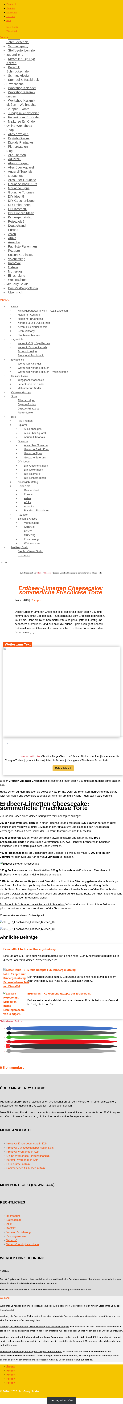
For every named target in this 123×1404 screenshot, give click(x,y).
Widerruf (11, 1240)
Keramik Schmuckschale (17, 40)
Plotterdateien (18, 146)
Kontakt (11, 1228)
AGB (9, 1224)
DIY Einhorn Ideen (21, 213)
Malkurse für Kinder (22, 121)
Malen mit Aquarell (29, 314)
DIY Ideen (15, 196)
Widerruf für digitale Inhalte (22, 1244)
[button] (9, 1028)
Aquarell (14, 159)
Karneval (14, 263)
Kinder (14, 306)
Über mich (15, 292)
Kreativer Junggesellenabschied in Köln (29, 1147)
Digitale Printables (20, 142)
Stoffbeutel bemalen (22, 50)
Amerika (14, 242)
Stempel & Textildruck (23, 79)
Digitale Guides (18, 138)
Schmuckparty (18, 46)
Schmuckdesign (19, 75)
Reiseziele (15, 221)
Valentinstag (16, 259)
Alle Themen (17, 155)
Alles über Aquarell (21, 167)
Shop (10, 130)
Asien (12, 234)
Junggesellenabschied (23, 113)
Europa (13, 230)
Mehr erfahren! (63, 768)
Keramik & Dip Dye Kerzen (20, 61)
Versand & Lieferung (18, 1232)
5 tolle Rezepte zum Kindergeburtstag (51, 969)
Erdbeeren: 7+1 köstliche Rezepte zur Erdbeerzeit (59, 993)
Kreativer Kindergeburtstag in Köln (26, 1143)
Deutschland (17, 225)
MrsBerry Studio (17, 284)
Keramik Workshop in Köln (22, 1159)
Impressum (13, 1215)
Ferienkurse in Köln (18, 1164)
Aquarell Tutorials (20, 171)
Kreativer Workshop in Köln (22, 1151)
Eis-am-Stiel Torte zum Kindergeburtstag (29, 949)
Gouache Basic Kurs (22, 184)
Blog (9, 150)
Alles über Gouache (22, 180)
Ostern (13, 267)
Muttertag (15, 271)
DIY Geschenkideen (22, 200)
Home (39, 573)
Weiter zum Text (18, 644)
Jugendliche (14, 54)
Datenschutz (13, 1219)
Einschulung (16, 275)
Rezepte (14, 250)
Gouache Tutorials (21, 192)
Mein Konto (12, 27)
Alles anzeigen (18, 134)
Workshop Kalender (22, 88)
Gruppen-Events (17, 109)
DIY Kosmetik (17, 209)
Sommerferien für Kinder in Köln (25, 1168)
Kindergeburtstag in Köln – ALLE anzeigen (43, 310)
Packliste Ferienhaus (22, 246)
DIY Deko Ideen (19, 205)
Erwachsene (15, 84)
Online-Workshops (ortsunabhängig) (28, 1155)
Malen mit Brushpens (30, 318)
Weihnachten (17, 279)
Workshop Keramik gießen (20, 94)
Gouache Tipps (18, 188)
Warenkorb (11, 31)
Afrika (12, 238)
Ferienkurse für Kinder (24, 117)
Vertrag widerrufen (62, 1400)
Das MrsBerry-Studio (23, 288)
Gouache (14, 175)
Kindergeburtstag (20, 217)
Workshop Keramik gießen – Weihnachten (22, 102)
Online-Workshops (19, 125)
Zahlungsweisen (16, 1236)
